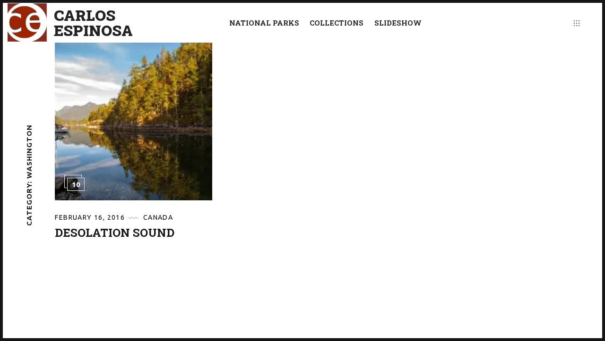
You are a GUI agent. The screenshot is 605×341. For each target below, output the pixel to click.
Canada (158, 217)
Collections (336, 22)
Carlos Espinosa (93, 22)
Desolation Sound (114, 232)
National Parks (264, 22)
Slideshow (398, 22)
